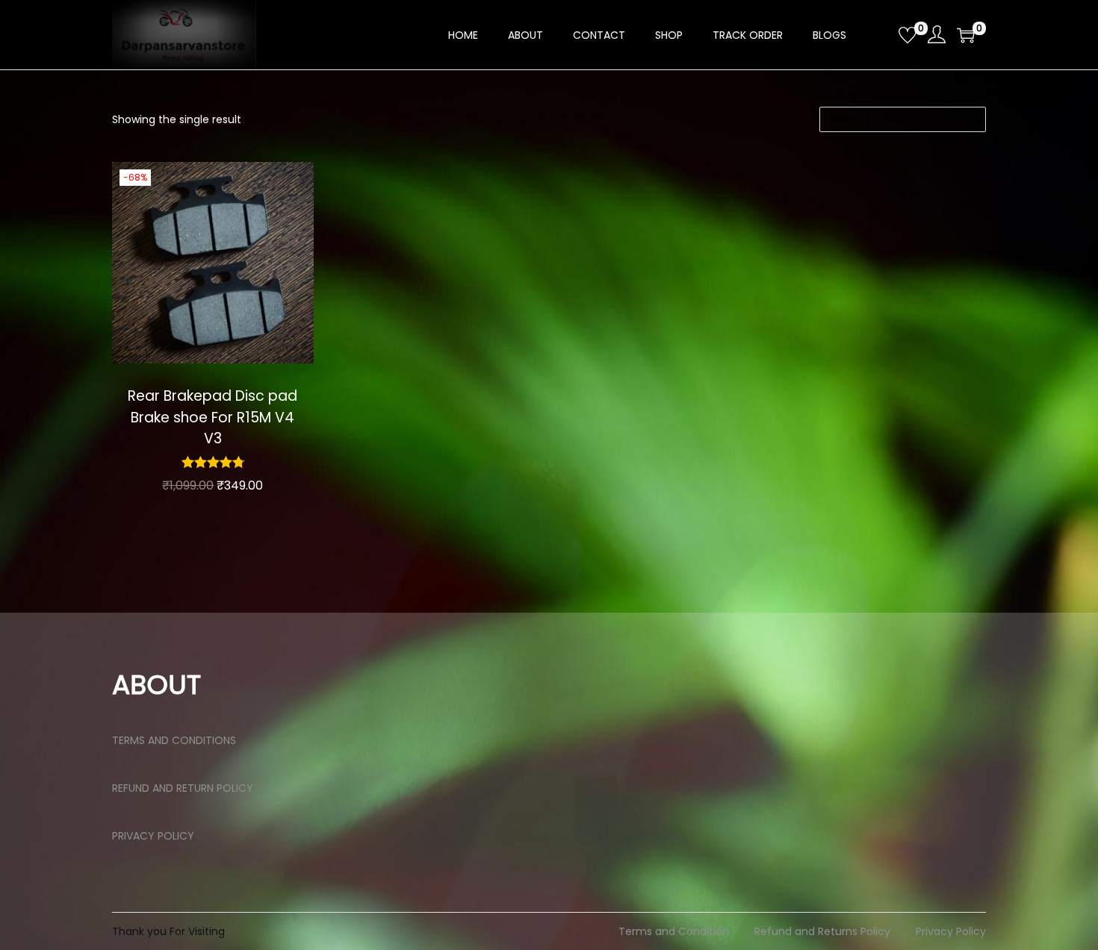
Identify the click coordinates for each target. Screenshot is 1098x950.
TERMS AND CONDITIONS (174, 740)
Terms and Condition (673, 931)
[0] (907, 35)
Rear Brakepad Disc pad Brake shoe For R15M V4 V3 (212, 417)
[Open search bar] (881, 34)
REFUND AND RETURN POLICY (182, 788)
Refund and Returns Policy (822, 931)
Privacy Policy (951, 931)
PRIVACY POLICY (153, 835)
